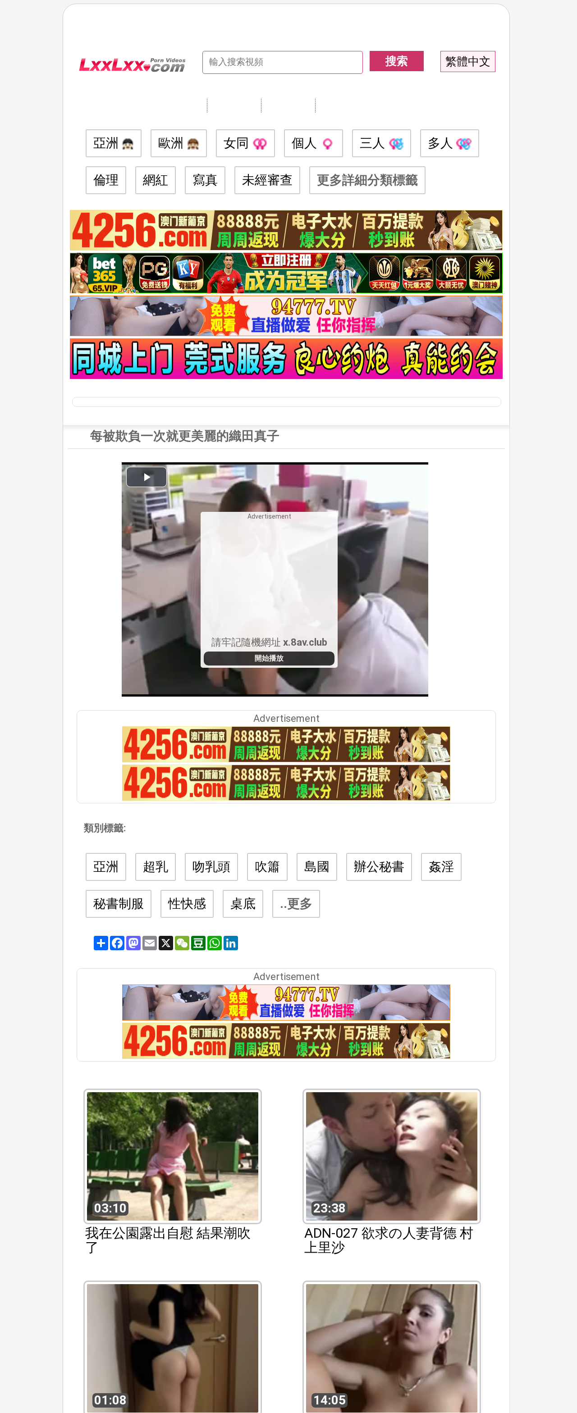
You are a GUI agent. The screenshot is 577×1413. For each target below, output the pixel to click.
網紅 (155, 180)
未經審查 (267, 180)
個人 (306, 143)
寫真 (205, 180)
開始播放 (269, 658)
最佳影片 (342, 105)
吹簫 (267, 866)
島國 (317, 866)
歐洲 (172, 143)
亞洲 (107, 143)
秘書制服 (118, 903)
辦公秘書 (379, 866)
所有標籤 (234, 105)
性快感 (187, 903)
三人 (374, 143)
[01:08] (172, 1347)
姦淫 (441, 866)
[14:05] (391, 1347)
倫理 (106, 180)
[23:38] (391, 1155)
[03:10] (172, 1155)
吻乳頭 (211, 866)
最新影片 (288, 105)
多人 (442, 143)
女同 (238, 143)
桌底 (243, 903)
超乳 (155, 866)
